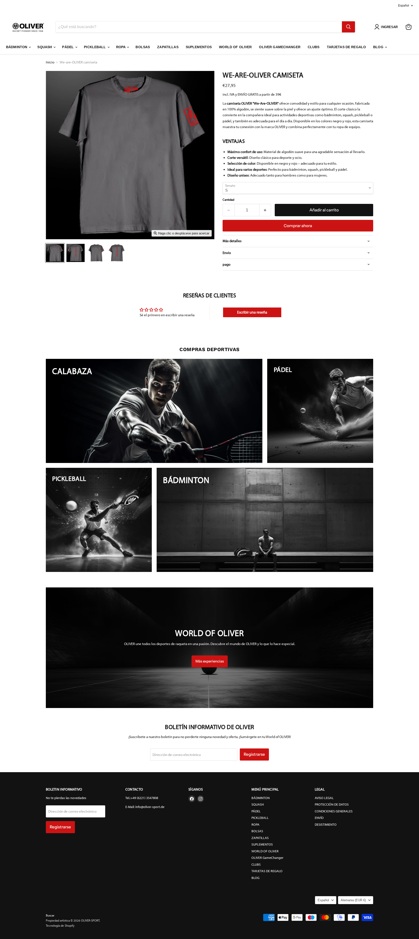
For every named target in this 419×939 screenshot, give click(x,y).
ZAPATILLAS (167, 47)
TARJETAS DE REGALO (346, 47)
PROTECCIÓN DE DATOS (332, 804)
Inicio (50, 62)
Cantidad (228, 199)
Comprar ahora (298, 225)
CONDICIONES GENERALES (334, 811)
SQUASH (45, 47)
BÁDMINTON (17, 47)
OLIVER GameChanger (279, 47)
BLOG (378, 47)
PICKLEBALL (95, 47)
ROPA (121, 47)
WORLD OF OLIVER (235, 47)
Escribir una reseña (252, 312)
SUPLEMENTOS (199, 47)
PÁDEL (68, 47)
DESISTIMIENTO (326, 825)
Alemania (353, 900)
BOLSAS (143, 47)
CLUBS (314, 47)
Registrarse (254, 754)
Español (403, 5)
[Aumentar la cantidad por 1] (265, 210)
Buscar (50, 915)
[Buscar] (348, 26)
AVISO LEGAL (324, 798)
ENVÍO (319, 818)
